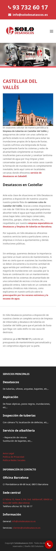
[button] (51, 31)
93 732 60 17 (30, 7)
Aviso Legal (8, 453)
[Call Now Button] (49, 544)
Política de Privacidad (13, 456)
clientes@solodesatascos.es (26, 527)
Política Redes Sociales (14, 460)
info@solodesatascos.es (30, 15)
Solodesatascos (21, 543)
